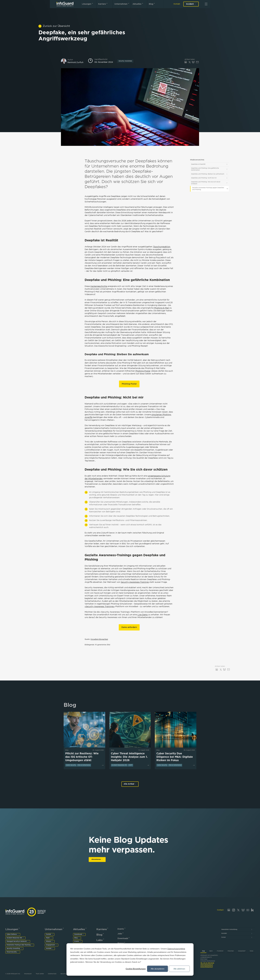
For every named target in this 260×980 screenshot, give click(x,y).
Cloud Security (12, 952)
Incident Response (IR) (14, 938)
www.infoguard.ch (206, 966)
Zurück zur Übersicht (56, 26)
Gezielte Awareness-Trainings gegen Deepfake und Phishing (208, 188)
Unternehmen (120, 4)
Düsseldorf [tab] (241, 951)
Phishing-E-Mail (161, 308)
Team (48, 938)
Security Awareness (125, 61)
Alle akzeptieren (157, 969)
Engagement (50, 945)
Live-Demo (142, 615)
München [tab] (231, 951)
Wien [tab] (251, 951)
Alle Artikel (129, 784)
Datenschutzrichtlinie (176, 949)
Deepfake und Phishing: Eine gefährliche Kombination (205, 169)
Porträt (48, 934)
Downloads (78, 934)
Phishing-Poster (142, 371)
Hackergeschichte (98, 286)
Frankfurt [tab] (220, 951)
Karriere (102, 4)
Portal (223, 937)
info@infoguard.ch (206, 964)
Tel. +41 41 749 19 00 (207, 963)
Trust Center (40, 973)
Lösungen (86, 4)
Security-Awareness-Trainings (135, 582)
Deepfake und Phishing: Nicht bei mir (204, 178)
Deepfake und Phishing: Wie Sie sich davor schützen (205, 182)
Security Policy (66, 973)
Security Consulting (13, 948)
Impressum (28, 973)
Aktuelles (137, 4)
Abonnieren (96, 859)
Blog (151, 4)
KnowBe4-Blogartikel (99, 639)
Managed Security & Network (17, 941)
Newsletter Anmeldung (229, 929)
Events (76, 941)
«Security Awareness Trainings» (100, 606)
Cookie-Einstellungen (136, 969)
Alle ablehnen (179, 969)
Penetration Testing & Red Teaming (19, 945)
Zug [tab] (203, 951)
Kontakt (177, 4)
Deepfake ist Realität (198, 164)
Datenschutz (52, 973)
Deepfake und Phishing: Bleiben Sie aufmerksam (207, 174)
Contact (220, 910)
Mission (48, 941)
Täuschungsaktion (161, 247)
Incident (190, 4)
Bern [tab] (211, 951)
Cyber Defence (12, 934)
